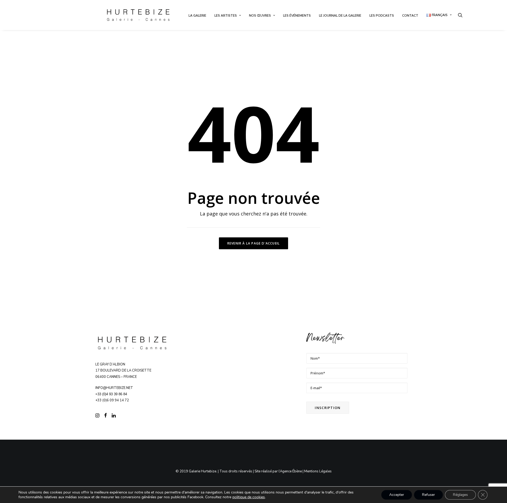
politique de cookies (248, 497)
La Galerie (197, 15)
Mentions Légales (318, 471)
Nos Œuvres (260, 15)
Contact (410, 15)
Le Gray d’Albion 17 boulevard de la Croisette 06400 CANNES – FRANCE (123, 370)
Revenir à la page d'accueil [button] (253, 243)
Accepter (396, 494)
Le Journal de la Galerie (340, 15)
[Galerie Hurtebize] (138, 15)
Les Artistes (225, 15)
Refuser (428, 494)
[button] (460, 15)
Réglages (460, 494)
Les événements (297, 15)
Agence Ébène (291, 471)
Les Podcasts (381, 15)
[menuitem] (197, 16)
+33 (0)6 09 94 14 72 (112, 400)
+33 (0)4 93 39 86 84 (111, 394)
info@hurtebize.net (114, 388)
